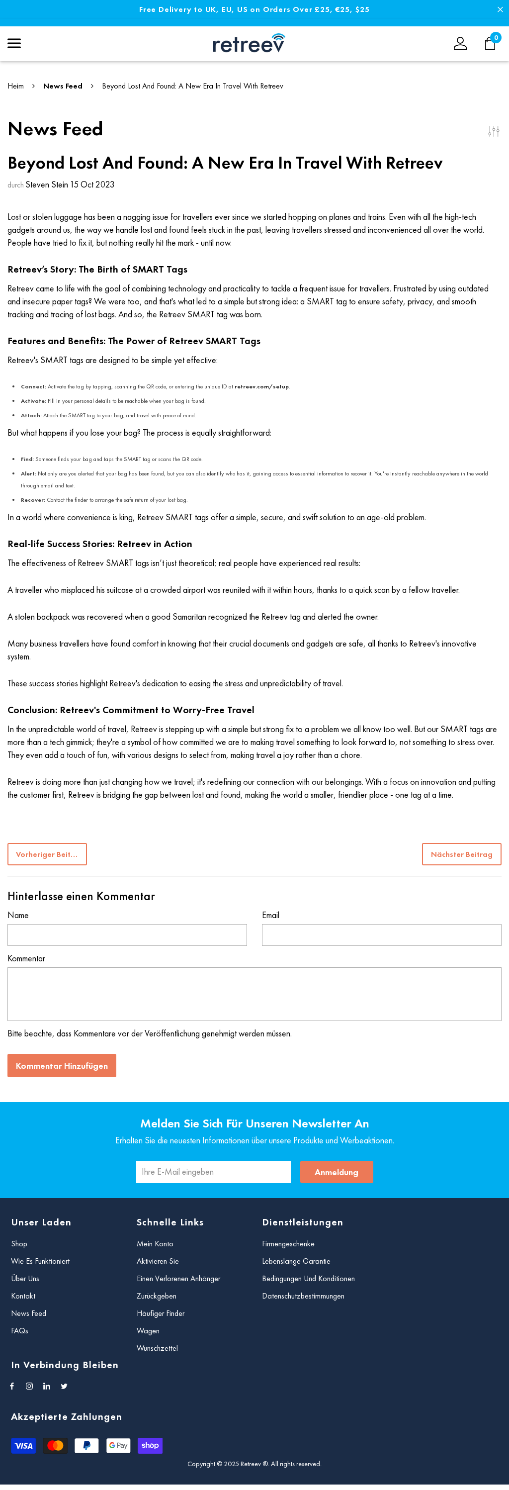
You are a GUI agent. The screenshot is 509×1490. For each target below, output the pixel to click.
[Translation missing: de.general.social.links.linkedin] (46, 1386)
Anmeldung (336, 1172)
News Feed (63, 86)
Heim (15, 86)
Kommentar (26, 958)
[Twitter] (64, 1386)
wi (495, 43)
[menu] (14, 43)
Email (270, 915)
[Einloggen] (460, 43)
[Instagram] (29, 1386)
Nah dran (500, 9)
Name (18, 915)
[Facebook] (11, 1386)
